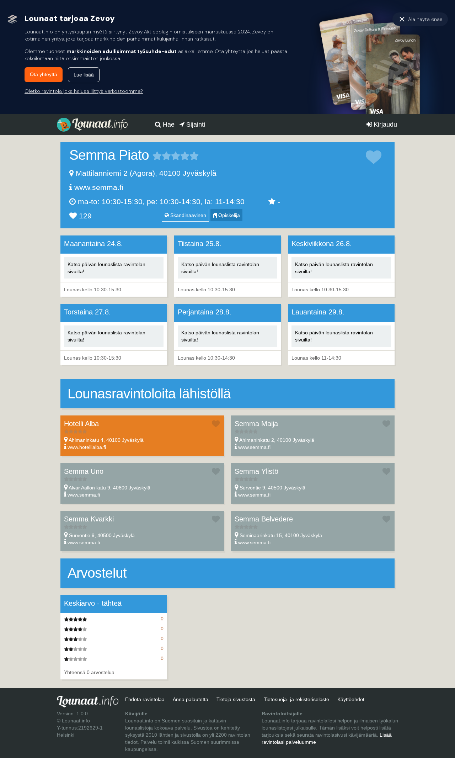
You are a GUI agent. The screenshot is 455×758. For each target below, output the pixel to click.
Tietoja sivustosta (235, 699)
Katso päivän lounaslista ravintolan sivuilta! (106, 267)
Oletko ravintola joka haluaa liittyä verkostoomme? (84, 91)
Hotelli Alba (81, 424)
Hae (168, 124)
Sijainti (194, 124)
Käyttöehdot (350, 699)
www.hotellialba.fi (87, 447)
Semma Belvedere (264, 519)
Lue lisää (84, 75)
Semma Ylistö (256, 471)
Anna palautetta (190, 699)
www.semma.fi (98, 187)
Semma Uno (83, 471)
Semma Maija (256, 424)
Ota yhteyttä (43, 74)
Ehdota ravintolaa (145, 699)
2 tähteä (161, 155)
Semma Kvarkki (89, 519)
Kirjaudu (384, 124)
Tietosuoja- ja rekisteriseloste (296, 699)
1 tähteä (157, 155)
